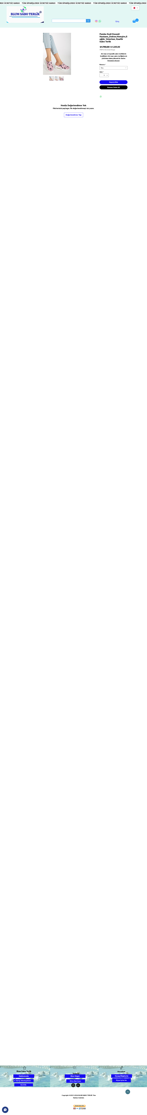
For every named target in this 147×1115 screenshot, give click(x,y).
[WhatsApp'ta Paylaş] (101, 96)
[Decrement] (101, 75)
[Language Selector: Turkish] (135, 8)
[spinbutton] (104, 75)
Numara (103, 64)
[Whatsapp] (99, 21)
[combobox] (114, 68)
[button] (135, 21)
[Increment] (107, 75)
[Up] (127, 1091)
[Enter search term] (88, 20)
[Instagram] (96, 21)
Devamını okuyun (114, 61)
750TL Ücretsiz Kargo (107, 50)
